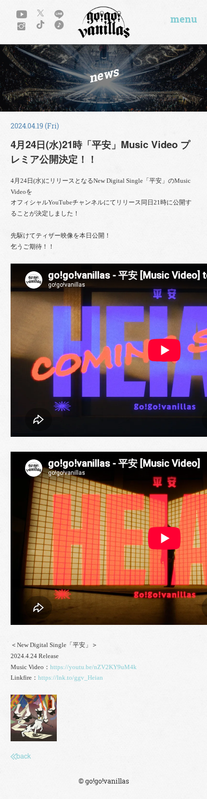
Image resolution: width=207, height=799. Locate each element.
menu (183, 19)
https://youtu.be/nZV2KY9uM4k (93, 667)
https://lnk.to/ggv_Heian (70, 677)
